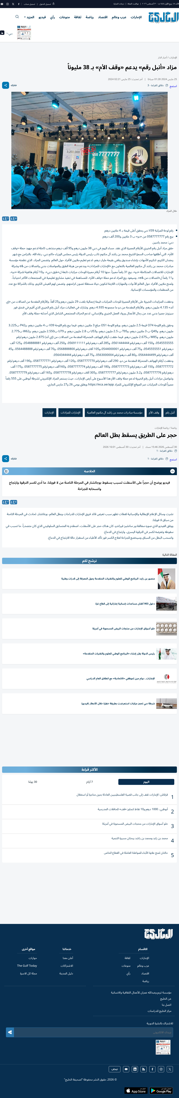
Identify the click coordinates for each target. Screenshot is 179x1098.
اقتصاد (103, 17)
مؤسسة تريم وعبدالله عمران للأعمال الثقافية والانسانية (141, 993)
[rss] (143, 1069)
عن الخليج (165, 999)
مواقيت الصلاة (133, 4)
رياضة (90, 17)
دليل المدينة (66, 973)
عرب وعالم (119, 17)
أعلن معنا (68, 958)
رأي (52, 17)
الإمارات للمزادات (70, 413)
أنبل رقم (170, 413)
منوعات (64, 17)
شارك (14, 85)
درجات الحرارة (119, 4)
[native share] (5, 85)
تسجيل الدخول (45, 4)
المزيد (30, 17)
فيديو (42, 17)
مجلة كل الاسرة (28, 973)
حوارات (33, 958)
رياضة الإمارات (162, 427)
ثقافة (77, 17)
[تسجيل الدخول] (53, 4)
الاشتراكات (67, 966)
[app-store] (136, 1091)
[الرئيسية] (159, 939)
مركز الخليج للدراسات (159, 1011)
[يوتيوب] (2, 4)
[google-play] (161, 1091)
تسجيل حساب (29, 4)
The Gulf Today (27, 966)
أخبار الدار (162, 57)
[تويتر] (13, 4)
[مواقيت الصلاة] (2, 33)
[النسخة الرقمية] (24, 33)
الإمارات (136, 17)
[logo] (164, 17)
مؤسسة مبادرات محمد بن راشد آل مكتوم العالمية (114, 413)
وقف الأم (154, 413)
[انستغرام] (7, 4)
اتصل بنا (166, 1005)
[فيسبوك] (18, 4)
